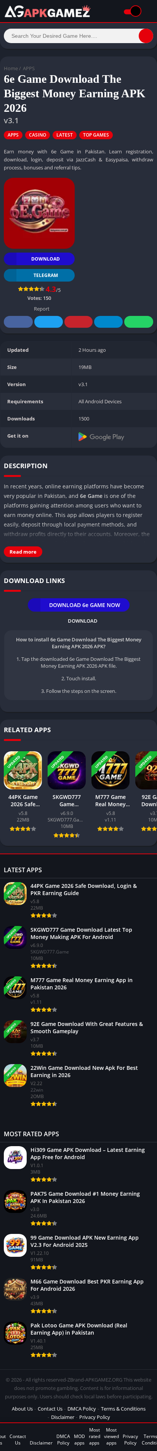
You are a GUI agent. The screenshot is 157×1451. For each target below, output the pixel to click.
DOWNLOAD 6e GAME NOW (84, 605)
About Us (22, 1408)
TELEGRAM (46, 275)
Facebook (18, 322)
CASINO (37, 135)
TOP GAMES (96, 135)
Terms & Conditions (123, 1408)
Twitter (48, 322)
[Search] (146, 36)
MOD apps (79, 1439)
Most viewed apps (111, 1436)
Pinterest (78, 322)
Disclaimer (62, 1417)
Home (11, 68)
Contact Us (50, 1408)
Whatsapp (138, 322)
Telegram (108, 322)
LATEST (64, 135)
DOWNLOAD (45, 259)
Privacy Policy (94, 1417)
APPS (29, 68)
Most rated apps (94, 1436)
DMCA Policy (81, 1408)
